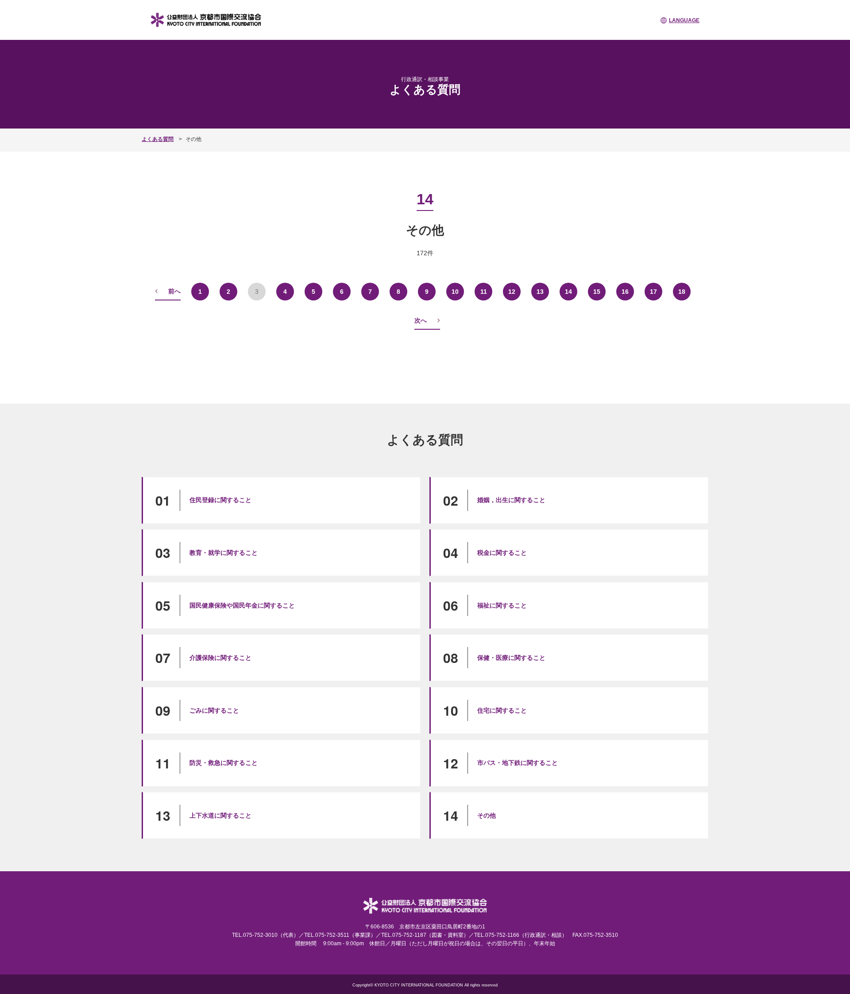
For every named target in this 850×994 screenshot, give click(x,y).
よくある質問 (158, 139)
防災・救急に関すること (223, 762)
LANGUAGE (684, 20)
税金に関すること (502, 552)
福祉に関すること (502, 605)
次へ (420, 320)
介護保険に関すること (220, 657)
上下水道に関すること (220, 815)
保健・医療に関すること (511, 657)
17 (653, 291)
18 (681, 291)
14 (568, 291)
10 (455, 291)
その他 (486, 815)
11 (483, 291)
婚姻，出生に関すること (511, 499)
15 (596, 291)
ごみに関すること (214, 710)
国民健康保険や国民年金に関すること (242, 605)
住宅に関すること (502, 710)
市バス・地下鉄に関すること (517, 762)
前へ (174, 291)
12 (511, 291)
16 (625, 291)
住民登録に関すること (220, 499)
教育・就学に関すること (223, 552)
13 (540, 291)
